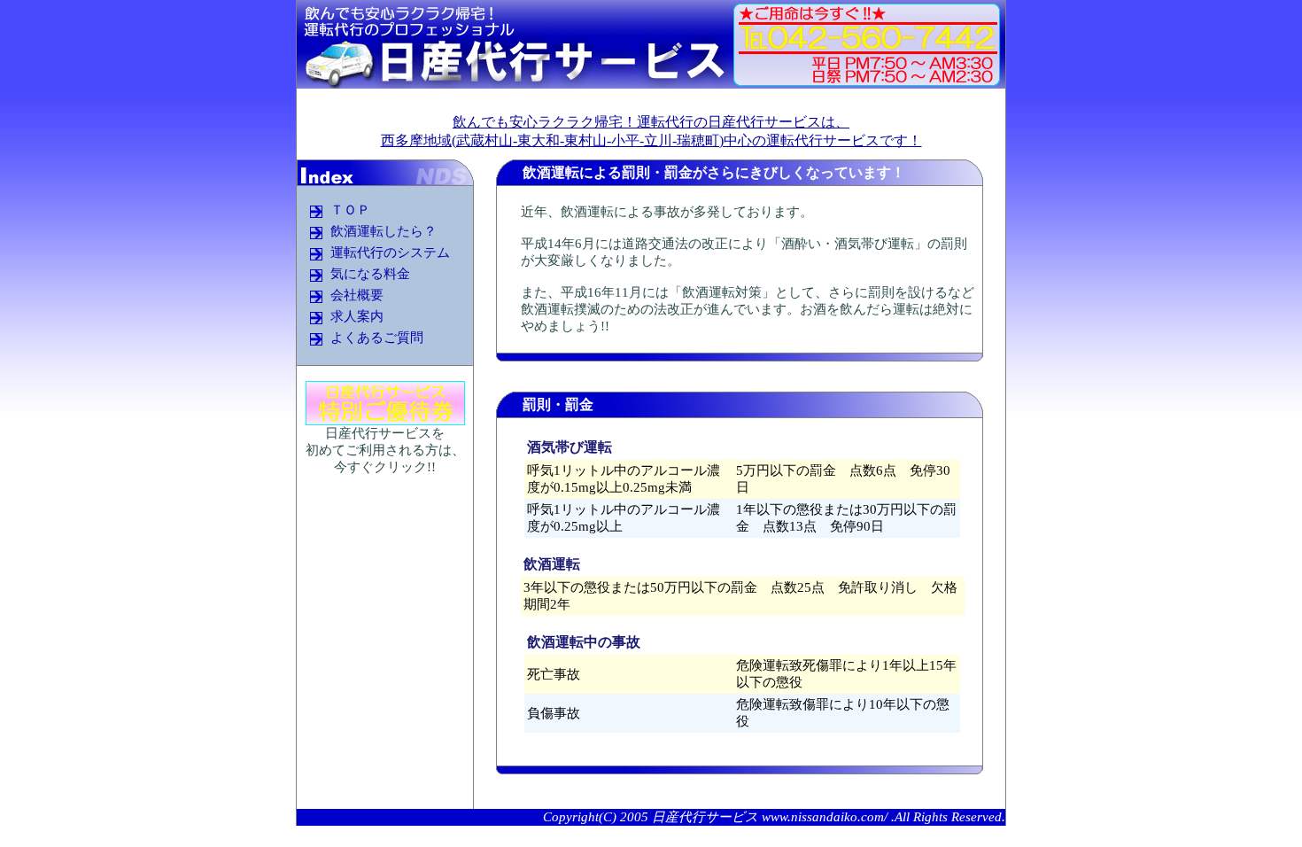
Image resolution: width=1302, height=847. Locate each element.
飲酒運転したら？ (383, 232)
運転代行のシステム (390, 253)
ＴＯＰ (350, 211)
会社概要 (357, 296)
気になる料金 (370, 275)
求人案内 (357, 317)
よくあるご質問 (376, 338)
